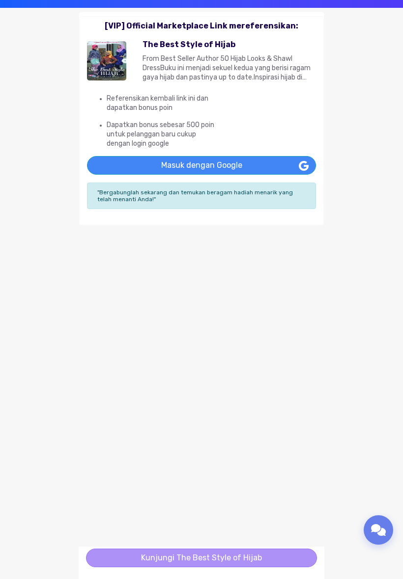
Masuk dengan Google (201, 165)
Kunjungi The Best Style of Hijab (201, 557)
